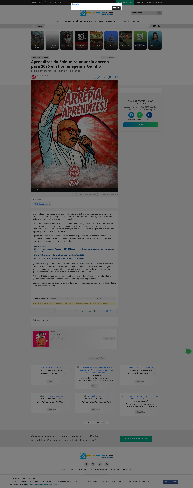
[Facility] (75, 4)
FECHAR (116, 8)
